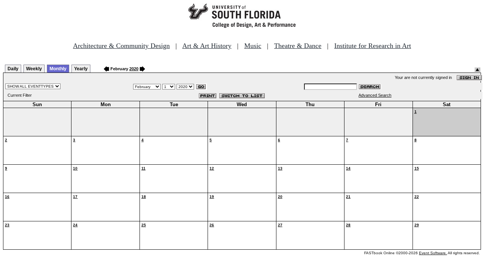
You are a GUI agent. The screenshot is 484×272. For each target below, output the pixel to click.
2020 (133, 68)
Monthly (58, 68)
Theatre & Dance (297, 45)
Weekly (34, 68)
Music (252, 45)
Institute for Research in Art (372, 45)
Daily (13, 68)
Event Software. (433, 253)
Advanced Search (374, 95)
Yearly (81, 68)
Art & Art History (206, 45)
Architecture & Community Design (121, 45)
